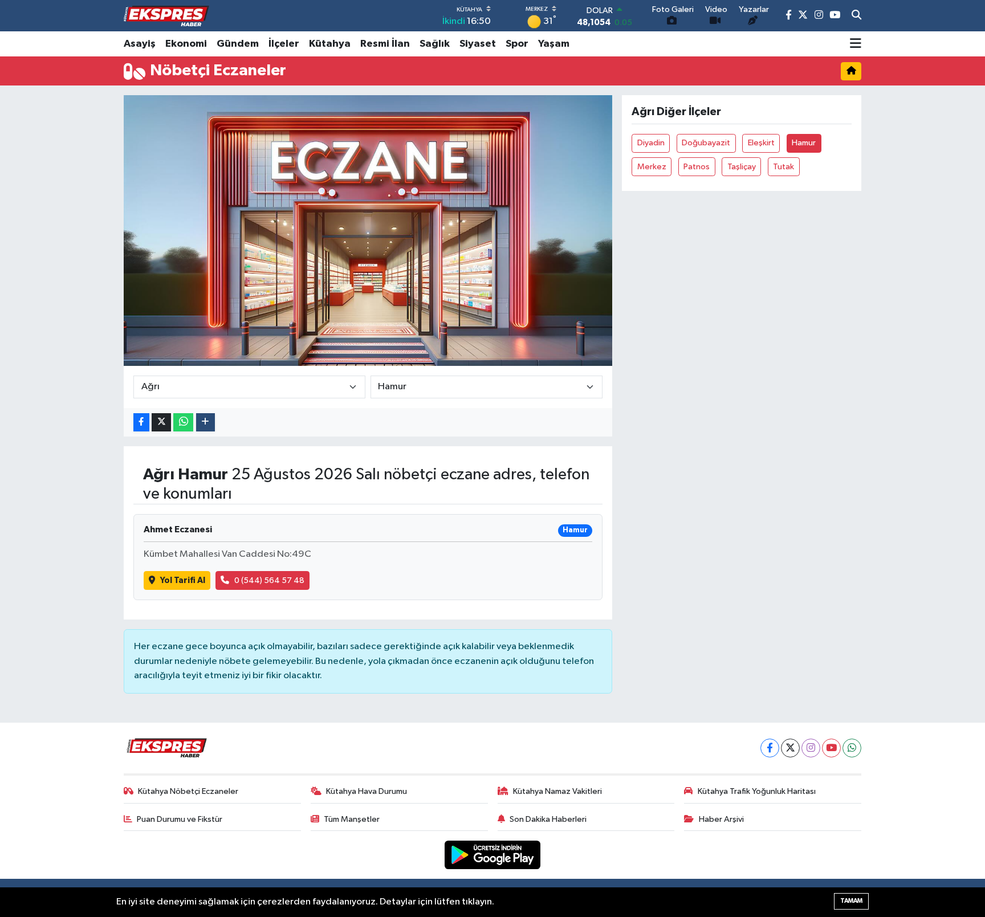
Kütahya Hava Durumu (366, 791)
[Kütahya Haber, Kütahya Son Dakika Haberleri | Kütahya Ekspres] (166, 16)
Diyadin (651, 142)
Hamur (804, 142)
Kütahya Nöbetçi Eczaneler (188, 791)
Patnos (696, 166)
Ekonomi (186, 44)
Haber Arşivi (721, 819)
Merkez (651, 166)
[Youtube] (831, 748)
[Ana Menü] (855, 43)
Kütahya (330, 44)
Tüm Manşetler (352, 819)
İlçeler (283, 44)
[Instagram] (810, 748)
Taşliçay (741, 166)
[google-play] (492, 854)
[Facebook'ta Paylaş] (141, 422)
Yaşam (553, 44)
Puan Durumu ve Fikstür (179, 819)
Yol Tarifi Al (182, 580)
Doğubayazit (706, 142)
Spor (517, 44)
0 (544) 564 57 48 (269, 580)
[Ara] (856, 16)
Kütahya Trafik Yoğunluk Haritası (757, 791)
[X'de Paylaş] (161, 422)
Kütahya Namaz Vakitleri (557, 791)
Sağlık (435, 44)
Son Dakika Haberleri (548, 819)
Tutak (783, 166)
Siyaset (477, 44)
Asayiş (140, 44)
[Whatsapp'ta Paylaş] (183, 422)
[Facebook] (769, 748)
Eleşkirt (761, 142)
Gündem (238, 44)
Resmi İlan (385, 44)
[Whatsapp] (851, 748)
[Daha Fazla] (205, 422)
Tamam (851, 901)
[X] (790, 748)
